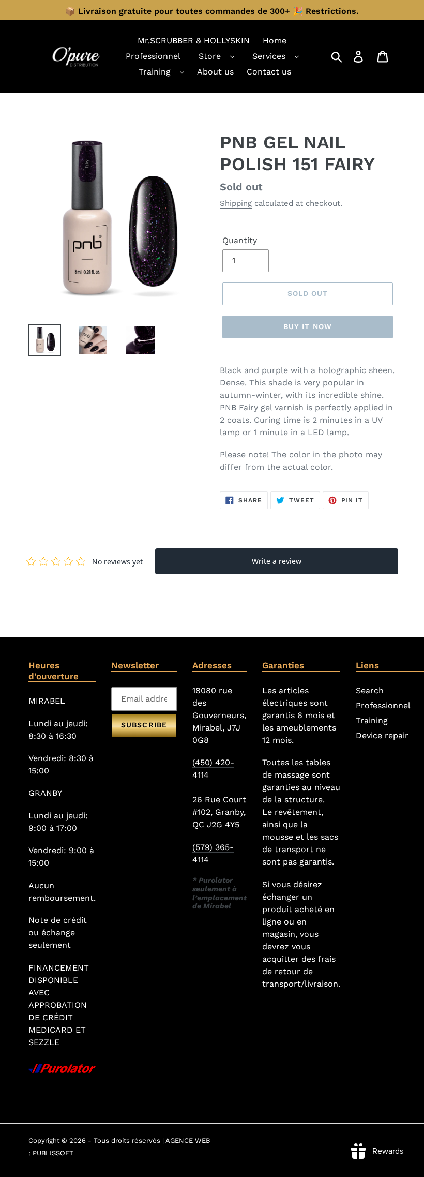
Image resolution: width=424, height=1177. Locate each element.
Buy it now (307, 326)
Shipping (236, 203)
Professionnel (383, 705)
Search (370, 690)
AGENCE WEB (187, 1140)
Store (210, 56)
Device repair (382, 735)
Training (155, 72)
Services (268, 56)
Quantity (239, 240)
